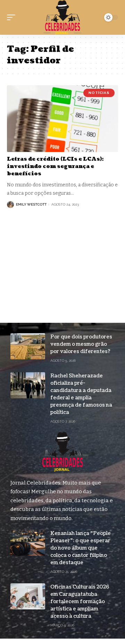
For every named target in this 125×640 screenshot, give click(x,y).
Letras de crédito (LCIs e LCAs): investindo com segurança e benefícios (55, 166)
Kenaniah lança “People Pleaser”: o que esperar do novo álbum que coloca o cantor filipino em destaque (80, 548)
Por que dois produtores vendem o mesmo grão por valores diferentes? (81, 344)
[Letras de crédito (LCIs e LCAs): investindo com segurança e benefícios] (62, 118)
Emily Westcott (31, 204)
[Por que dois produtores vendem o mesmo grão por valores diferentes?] (27, 346)
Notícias (99, 93)
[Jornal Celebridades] (62, 17)
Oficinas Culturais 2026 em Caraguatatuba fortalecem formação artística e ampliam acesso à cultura (79, 601)
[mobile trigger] (13, 17)
